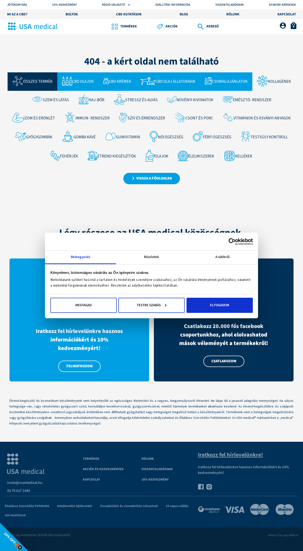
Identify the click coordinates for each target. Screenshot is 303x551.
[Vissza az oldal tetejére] (290, 538)
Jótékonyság (17, 4)
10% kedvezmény (155, 479)
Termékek (91, 458)
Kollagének (279, 81)
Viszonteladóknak (229, 4)
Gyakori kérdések (282, 4)
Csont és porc (199, 118)
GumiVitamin (128, 137)
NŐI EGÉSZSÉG (170, 137)
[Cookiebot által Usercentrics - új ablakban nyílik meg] (232, 241)
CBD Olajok (83, 81)
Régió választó (113, 4)
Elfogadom (219, 305)
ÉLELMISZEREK (201, 156)
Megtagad (83, 305)
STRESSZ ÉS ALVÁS (141, 100)
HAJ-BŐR (96, 100)
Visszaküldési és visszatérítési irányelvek (129, 506)
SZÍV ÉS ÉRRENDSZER (146, 118)
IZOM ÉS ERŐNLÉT (39, 118)
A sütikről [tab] (222, 256)
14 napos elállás (177, 506)
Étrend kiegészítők (116, 156)
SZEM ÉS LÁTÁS (56, 100)
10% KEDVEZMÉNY (64, 4)
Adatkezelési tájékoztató (74, 506)
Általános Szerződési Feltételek (27, 506)
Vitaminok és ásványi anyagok (262, 118)
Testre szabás (149, 305)
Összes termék (38, 81)
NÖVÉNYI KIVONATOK (195, 100)
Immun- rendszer (92, 118)
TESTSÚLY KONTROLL (269, 137)
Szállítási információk (172, 4)
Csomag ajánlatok (230, 81)
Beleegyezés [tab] (80, 256)
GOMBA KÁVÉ (85, 137)
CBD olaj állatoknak (175, 81)
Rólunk (148, 458)
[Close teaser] (20, 547)
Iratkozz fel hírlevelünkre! (230, 455)
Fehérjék (69, 156)
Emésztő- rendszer (252, 100)
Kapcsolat (91, 479)
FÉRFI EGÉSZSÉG (217, 137)
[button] (14, 537)
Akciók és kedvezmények (103, 469)
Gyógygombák (39, 137)
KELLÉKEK (243, 156)
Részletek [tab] (151, 256)
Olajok (161, 156)
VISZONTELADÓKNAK (157, 469)
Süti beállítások (15, 515)
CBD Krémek (120, 81)
